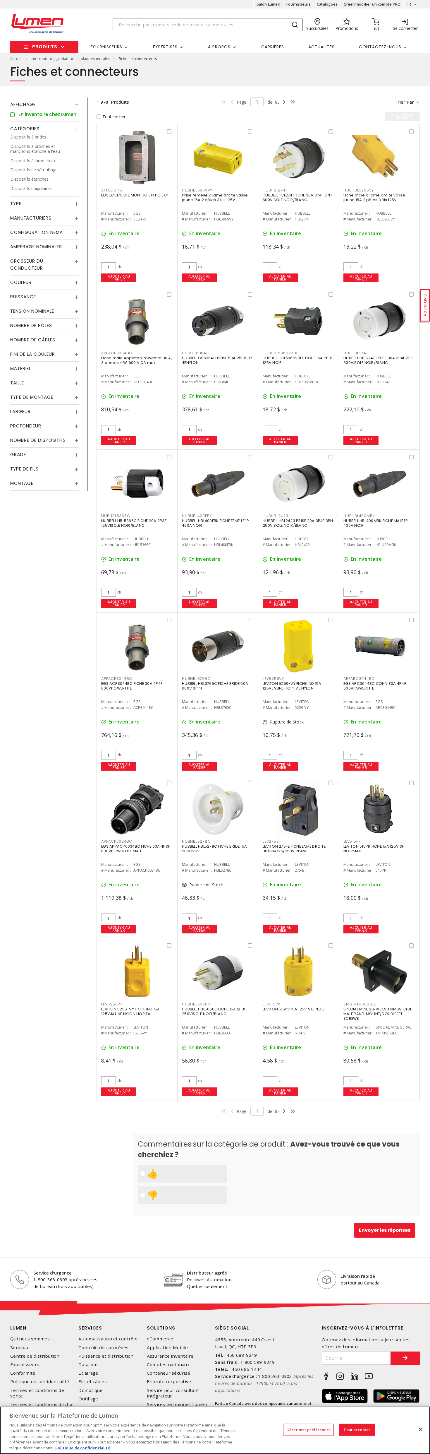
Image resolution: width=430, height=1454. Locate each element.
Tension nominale (32, 311)
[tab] (44, 104)
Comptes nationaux (168, 1364)
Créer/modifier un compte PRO (372, 4)
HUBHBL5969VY (197, 190)
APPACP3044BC (116, 678)
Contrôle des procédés (103, 1347)
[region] (215, 1430)
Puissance (23, 297)
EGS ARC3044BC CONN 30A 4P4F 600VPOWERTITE (374, 686)
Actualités (321, 47)
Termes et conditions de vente (37, 1393)
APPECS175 (111, 190)
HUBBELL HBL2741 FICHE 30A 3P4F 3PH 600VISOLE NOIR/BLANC (297, 197)
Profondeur (25, 426)
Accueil (16, 58)
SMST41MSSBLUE (359, 1004)
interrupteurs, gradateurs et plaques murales (70, 58)
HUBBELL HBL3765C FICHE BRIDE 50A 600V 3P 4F (215, 686)
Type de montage (31, 397)
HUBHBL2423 (275, 515)
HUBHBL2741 (275, 190)
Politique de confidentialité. (82, 1447)
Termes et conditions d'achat (42, 1404)
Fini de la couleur (32, 354)
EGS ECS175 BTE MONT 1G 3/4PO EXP (134, 195)
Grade (18, 454)
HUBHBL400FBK (197, 515)
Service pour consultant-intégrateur (174, 1393)
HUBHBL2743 (356, 352)
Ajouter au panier (119, 278)
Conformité (22, 1373)
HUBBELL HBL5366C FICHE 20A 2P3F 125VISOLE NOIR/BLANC (133, 523)
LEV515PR (352, 841)
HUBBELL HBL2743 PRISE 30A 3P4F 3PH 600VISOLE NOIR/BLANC (378, 360)
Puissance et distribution (105, 1356)
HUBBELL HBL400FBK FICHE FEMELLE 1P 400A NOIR (215, 523)
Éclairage (88, 1373)
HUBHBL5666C (196, 1004)
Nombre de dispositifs (38, 440)
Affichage (23, 104)
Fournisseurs (298, 4)
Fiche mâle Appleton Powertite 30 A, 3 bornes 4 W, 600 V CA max (136, 360)
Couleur (21, 282)
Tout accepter (356, 1429)
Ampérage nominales (36, 247)
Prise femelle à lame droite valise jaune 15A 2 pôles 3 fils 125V (215, 197)
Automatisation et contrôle (107, 1339)
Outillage (88, 1399)
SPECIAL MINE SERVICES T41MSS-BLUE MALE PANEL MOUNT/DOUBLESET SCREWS (377, 1014)
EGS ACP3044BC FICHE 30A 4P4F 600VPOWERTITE (131, 686)
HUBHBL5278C (196, 841)
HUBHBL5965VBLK (280, 352)
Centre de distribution (35, 1356)
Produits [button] (44, 47)
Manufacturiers (30, 218)
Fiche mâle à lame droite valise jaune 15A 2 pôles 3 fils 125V (374, 197)
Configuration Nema (36, 232)
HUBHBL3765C (196, 678)
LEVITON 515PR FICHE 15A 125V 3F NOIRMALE (373, 848)
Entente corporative (169, 1381)
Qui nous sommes (30, 1339)
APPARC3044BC (359, 678)
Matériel (20, 368)
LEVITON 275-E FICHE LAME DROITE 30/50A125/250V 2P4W (294, 848)
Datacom (87, 1364)
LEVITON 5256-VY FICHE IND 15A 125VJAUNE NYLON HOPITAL (130, 1011)
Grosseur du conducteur (26, 264)
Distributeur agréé (207, 1273)
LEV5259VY (273, 678)
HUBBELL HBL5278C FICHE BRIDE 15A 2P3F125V (214, 848)
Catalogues (327, 4)
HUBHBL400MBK (359, 515)
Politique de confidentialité (39, 1381)
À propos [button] (219, 47)
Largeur (20, 411)
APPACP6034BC (116, 841)
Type (15, 204)
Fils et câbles (92, 1381)
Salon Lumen (268, 4)
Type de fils (24, 469)
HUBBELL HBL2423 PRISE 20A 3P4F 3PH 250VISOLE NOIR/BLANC (298, 523)
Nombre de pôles (31, 325)
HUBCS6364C (195, 352)
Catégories (24, 129)
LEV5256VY (112, 1004)
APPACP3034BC (116, 352)
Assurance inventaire (170, 1356)
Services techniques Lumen (177, 1404)
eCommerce (160, 1339)
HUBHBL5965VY (358, 190)
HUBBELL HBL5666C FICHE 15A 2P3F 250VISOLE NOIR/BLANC (214, 1011)
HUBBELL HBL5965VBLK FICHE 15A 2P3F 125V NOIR (298, 360)
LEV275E (270, 841)
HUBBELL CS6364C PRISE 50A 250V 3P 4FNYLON (217, 360)
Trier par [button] (404, 102)
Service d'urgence (52, 1273)
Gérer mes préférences (308, 1429)
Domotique (90, 1390)
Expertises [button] (165, 47)
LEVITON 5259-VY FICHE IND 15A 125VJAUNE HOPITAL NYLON (292, 686)
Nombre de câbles (32, 340)
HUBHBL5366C (115, 515)
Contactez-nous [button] (380, 47)
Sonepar (19, 1347)
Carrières (272, 47)
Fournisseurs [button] (106, 47)
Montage (21, 483)
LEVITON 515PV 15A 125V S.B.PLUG (293, 1009)
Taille (17, 383)
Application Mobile (167, 1347)
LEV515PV (271, 1004)
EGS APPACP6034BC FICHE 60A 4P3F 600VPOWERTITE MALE (135, 848)
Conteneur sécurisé (168, 1373)
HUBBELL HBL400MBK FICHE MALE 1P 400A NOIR (375, 523)
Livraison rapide (357, 1276)
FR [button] (409, 4)
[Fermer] (420, 1429)
